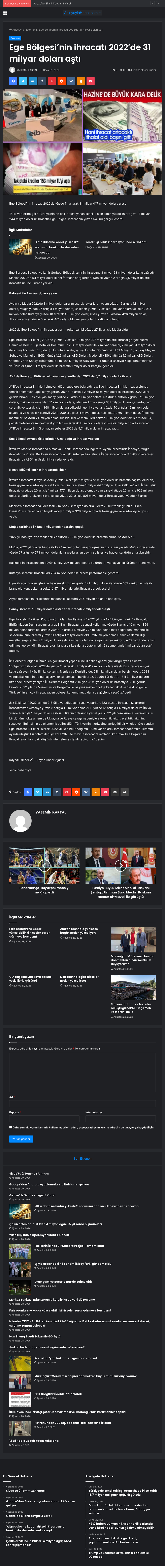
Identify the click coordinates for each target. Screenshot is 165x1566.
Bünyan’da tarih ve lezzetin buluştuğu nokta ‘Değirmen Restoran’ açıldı (131, 1008)
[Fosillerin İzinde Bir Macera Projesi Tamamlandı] (20, 1251)
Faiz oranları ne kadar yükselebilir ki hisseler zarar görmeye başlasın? (29, 933)
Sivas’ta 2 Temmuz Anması (29, 1174)
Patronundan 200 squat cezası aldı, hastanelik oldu (72, 1423)
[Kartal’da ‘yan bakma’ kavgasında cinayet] (20, 1363)
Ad (12, 1097)
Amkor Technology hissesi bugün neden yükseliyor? (79, 931)
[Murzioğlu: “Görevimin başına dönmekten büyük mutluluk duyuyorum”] (133, 939)
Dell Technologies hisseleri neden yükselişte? (79, 979)
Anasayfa (18, 29)
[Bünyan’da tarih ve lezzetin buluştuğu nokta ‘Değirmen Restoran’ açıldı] (133, 987)
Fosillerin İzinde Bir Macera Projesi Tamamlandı (69, 1246)
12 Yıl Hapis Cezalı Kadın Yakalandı (34, 1441)
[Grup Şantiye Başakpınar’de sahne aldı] (20, 1287)
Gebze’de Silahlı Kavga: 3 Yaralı (52, 3)
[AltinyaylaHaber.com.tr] (82, 13)
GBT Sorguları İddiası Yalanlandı (58, 1394)
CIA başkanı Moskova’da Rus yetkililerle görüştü (30, 979)
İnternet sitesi (94, 1112)
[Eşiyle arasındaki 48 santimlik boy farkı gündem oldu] (20, 1269)
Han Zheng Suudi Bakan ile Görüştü (35, 1336)
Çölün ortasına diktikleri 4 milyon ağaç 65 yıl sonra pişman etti (55, 1224)
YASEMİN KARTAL (27, 69)
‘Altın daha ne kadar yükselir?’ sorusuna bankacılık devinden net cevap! (57, 247)
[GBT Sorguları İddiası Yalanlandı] (20, 1399)
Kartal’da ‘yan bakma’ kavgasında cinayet (65, 1358)
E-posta (15, 1112)
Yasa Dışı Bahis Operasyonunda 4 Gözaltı (116, 242)
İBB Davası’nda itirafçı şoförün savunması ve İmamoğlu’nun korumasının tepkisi (67, 1412)
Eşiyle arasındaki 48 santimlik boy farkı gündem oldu (72, 1264)
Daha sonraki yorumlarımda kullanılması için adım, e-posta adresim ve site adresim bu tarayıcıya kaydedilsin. (83, 1127)
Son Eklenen (83, 1158)
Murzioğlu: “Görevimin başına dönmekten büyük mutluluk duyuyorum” (132, 960)
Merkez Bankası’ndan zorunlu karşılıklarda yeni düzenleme (52, 1300)
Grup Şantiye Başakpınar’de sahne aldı (63, 1282)
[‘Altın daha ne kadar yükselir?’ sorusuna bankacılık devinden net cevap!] (20, 247)
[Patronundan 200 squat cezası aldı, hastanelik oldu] (20, 1428)
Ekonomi (31, 29)
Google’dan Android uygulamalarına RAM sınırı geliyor (49, 1184)
